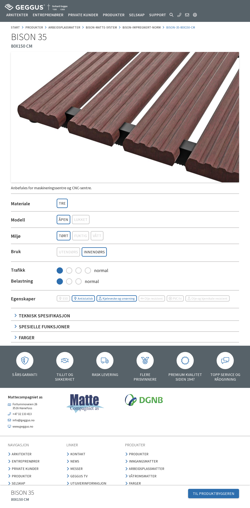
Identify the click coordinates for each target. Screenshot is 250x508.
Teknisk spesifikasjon (44, 316)
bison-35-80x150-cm (180, 27)
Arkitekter (17, 14)
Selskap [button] (137, 14)
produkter (34, 27)
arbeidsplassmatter (64, 27)
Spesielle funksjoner (44, 327)
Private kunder (83, 14)
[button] (171, 15)
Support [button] (157, 14)
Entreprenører (48, 14)
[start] (36, 7)
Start (15, 27)
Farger (26, 338)
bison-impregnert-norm (141, 27)
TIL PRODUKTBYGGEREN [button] (213, 493)
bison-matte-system (101, 27)
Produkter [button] (113, 14)
